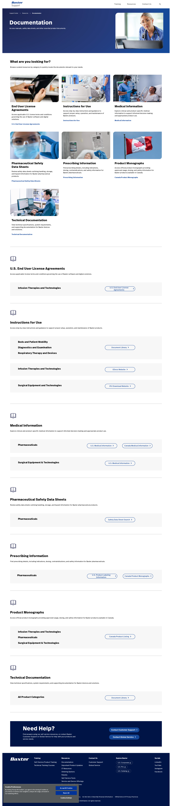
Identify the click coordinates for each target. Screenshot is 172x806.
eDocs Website (119, 369)
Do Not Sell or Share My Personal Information (97, 797)
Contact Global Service (123, 737)
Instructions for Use (77, 106)
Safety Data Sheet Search (119, 519)
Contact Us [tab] (146, 4)
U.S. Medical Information (101, 445)
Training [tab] (117, 4)
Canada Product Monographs (126, 177)
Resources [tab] (131, 4)
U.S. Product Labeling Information (101, 576)
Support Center (14, 13)
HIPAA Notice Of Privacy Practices (126, 797)
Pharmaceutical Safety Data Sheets (27, 165)
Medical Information (129, 106)
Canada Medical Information (136, 445)
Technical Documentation (29, 220)
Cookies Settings (66, 798)
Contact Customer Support (123, 730)
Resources (25, 13)
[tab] (160, 4)
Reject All (66, 793)
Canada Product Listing (119, 636)
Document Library (119, 347)
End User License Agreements (23, 108)
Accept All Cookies (66, 788)
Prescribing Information (79, 163)
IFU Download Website (119, 386)
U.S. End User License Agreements (26, 124)
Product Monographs (129, 163)
